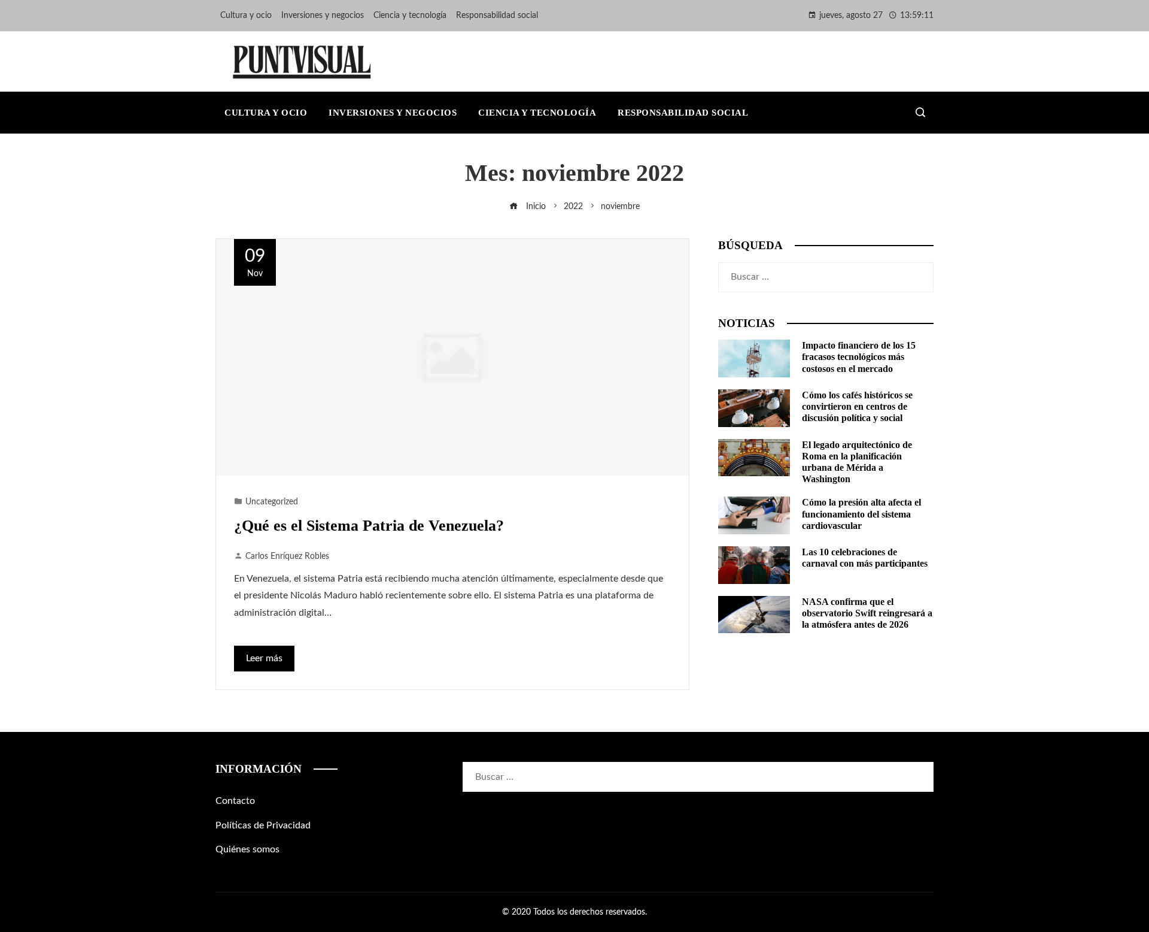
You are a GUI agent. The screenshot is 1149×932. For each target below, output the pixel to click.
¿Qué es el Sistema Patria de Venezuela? (369, 525)
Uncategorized (271, 501)
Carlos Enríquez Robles (287, 556)
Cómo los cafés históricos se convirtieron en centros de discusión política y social (857, 406)
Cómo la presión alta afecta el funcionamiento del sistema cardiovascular (861, 513)
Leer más (264, 658)
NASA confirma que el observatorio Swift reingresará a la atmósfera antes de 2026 (867, 613)
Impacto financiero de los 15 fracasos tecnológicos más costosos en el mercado (859, 356)
